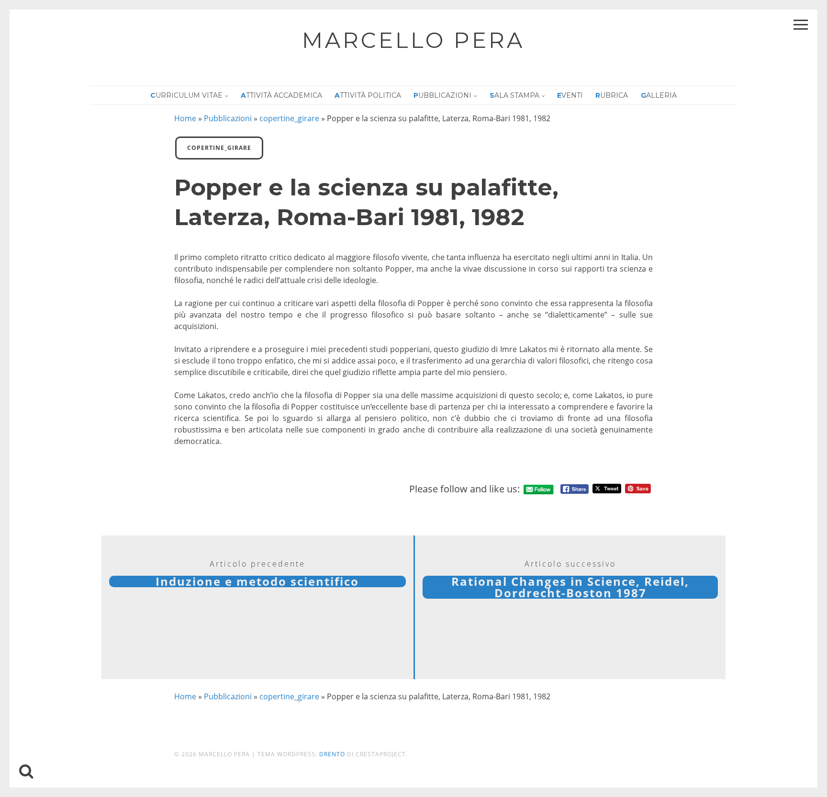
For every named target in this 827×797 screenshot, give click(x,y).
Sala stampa (514, 95)
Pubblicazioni (442, 95)
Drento (332, 754)
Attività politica (368, 95)
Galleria (659, 95)
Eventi (570, 95)
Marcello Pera (413, 40)
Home (185, 118)
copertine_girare (289, 118)
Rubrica (611, 95)
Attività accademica (281, 95)
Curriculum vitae (186, 95)
